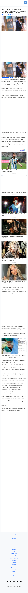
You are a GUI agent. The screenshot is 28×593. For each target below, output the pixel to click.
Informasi (14, 564)
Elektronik (14, 560)
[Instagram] (14, 581)
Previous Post (14, 535)
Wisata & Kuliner (14, 557)
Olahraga (14, 555)
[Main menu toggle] (25, 2)
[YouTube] (21, 581)
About (14, 575)
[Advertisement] (14, 47)
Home (14, 546)
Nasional (14, 549)
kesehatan (14, 568)
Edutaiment (5, 15)
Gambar (14, 562)
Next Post (14, 538)
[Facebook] (17, 581)
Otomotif (14, 569)
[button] (21, 3)
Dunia (14, 548)
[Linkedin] (10, 581)
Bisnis (14, 551)
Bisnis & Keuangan (14, 558)
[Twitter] (7, 581)
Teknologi (14, 571)
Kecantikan (14, 566)
